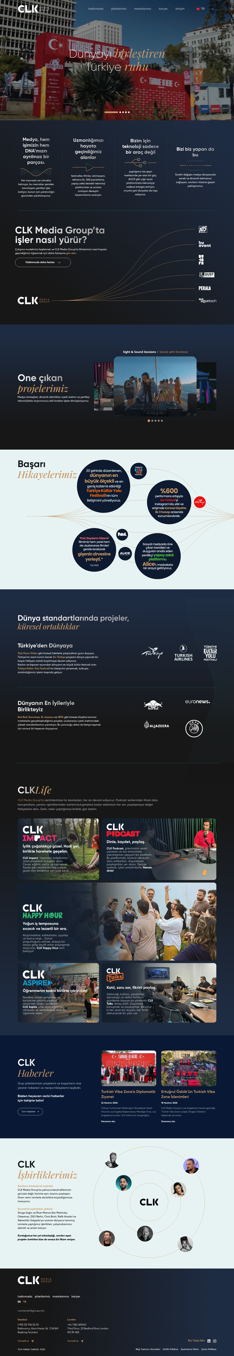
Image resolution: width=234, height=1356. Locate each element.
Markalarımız (142, 8)
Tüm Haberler (30, 1112)
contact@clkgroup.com (31, 1311)
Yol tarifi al (23, 1341)
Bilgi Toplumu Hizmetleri (148, 1349)
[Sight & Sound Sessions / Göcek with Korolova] (155, 386)
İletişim (179, 8)
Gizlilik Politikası (170, 1349)
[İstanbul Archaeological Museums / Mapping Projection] (196, 386)
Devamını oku (108, 1121)
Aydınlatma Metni (190, 1349)
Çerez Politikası (208, 1349)
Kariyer (163, 8)
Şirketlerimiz (119, 8)
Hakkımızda (95, 8)
